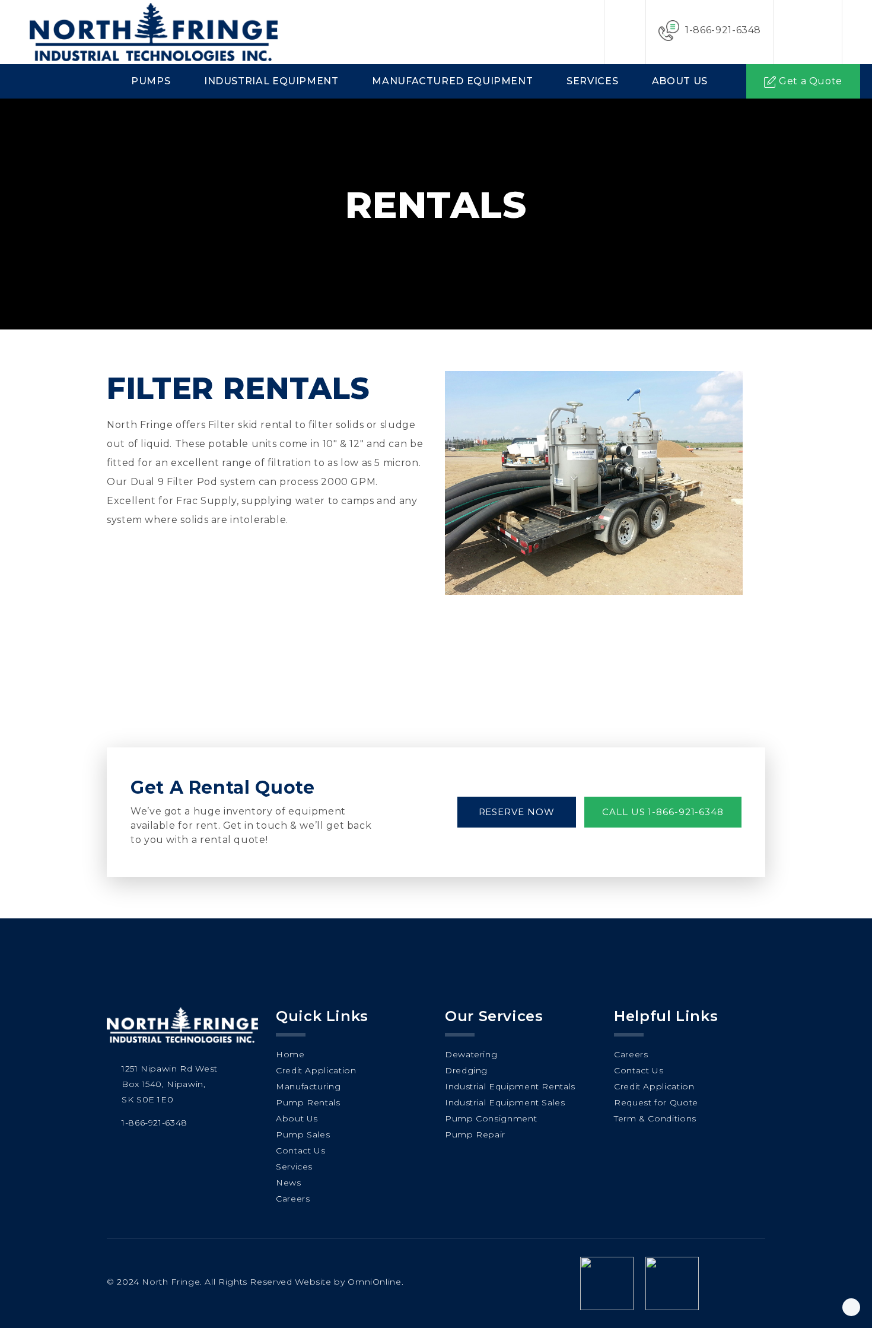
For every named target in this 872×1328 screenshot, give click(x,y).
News (288, 1182)
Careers (293, 1198)
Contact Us (300, 1150)
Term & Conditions (655, 1118)
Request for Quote (656, 1102)
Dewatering (471, 1054)
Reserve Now (517, 811)
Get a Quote (810, 81)
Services (592, 81)
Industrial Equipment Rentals (510, 1086)
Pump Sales (303, 1134)
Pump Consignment (491, 1118)
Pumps (150, 81)
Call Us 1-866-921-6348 (663, 811)
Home (290, 1054)
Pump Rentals (308, 1102)
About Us (680, 81)
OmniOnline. (375, 1281)
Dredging (466, 1070)
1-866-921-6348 (723, 30)
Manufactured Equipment (452, 81)
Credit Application (316, 1070)
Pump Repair (475, 1134)
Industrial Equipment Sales (505, 1102)
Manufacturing (308, 1086)
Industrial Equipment (271, 81)
